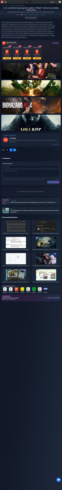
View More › (56, 43)
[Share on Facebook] (46, 298)
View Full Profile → (55, 144)
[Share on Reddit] (59, 298)
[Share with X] (7, 149)
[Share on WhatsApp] (51, 298)
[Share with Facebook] (10, 149)
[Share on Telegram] (54, 298)
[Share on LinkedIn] (56, 298)
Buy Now (7, 58)
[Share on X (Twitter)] (49, 298)
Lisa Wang (12, 138)
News (6, 5)
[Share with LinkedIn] (14, 149)
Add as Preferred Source (31, 17)
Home (2, 5)
